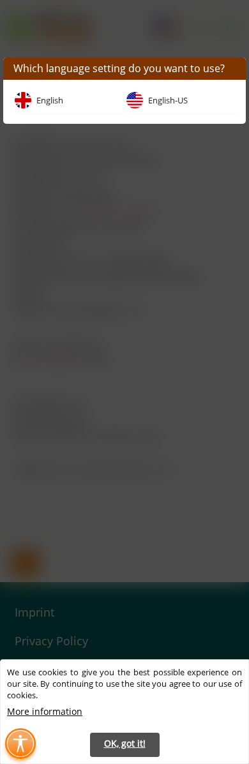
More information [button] (44, 711)
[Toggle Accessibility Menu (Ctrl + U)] (20, 743)
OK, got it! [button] (125, 743)
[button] (70, 104)
